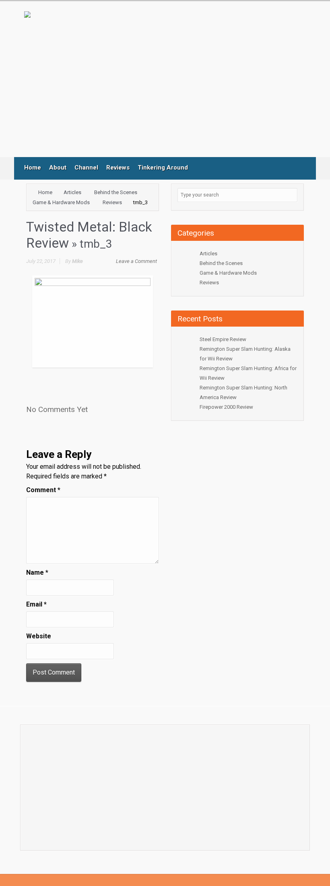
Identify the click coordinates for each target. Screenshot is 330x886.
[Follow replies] (96, 407)
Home (32, 167)
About (57, 167)
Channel (86, 167)
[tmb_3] (92, 321)
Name (37, 572)
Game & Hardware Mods (61, 202)
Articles (72, 192)
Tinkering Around (163, 167)
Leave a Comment (136, 261)
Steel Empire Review (223, 339)
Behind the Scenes (115, 192)
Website (38, 636)
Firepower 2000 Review (226, 407)
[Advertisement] (172, 90)
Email (36, 604)
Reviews (118, 167)
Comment (43, 490)
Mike (77, 261)
